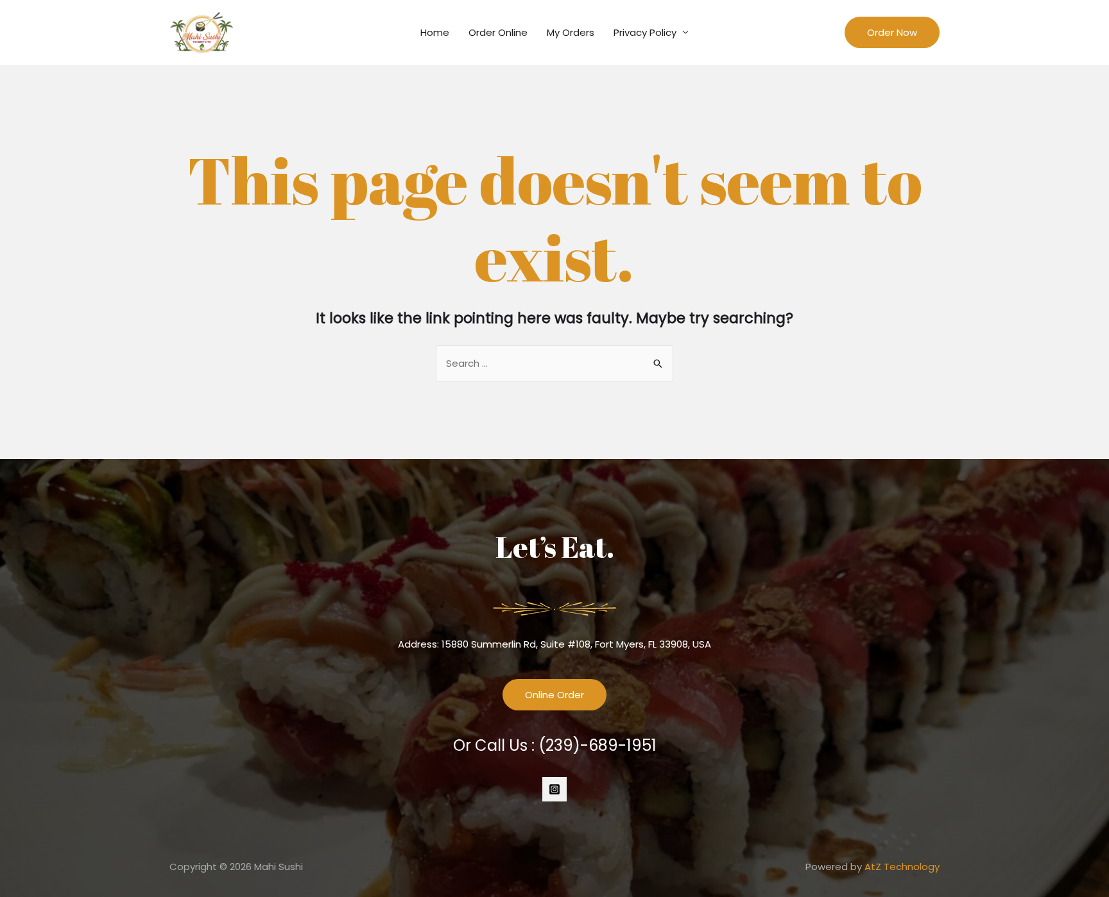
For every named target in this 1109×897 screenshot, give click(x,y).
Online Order (554, 694)
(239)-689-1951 (597, 745)
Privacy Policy (645, 32)
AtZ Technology (902, 866)
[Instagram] (554, 789)
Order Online (498, 32)
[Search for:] (554, 363)
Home (434, 32)
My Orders (570, 32)
